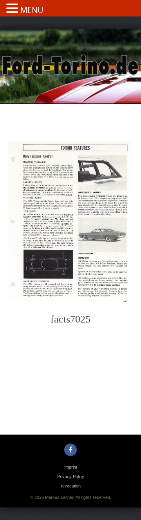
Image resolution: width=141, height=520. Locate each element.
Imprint (70, 467)
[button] (13, 9)
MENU (31, 10)
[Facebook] (70, 450)
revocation (71, 486)
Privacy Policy (70, 476)
